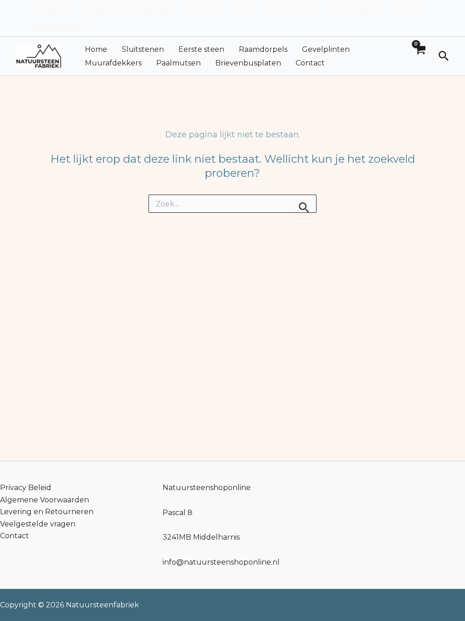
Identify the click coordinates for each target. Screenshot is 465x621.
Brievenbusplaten (248, 63)
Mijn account (293, 9)
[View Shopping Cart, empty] (420, 56)
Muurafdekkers (113, 63)
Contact (203, 9)
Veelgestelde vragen (37, 524)
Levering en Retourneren (47, 511)
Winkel (410, 9)
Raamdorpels (263, 49)
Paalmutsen (178, 63)
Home (244, 9)
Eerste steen (201, 49)
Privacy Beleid (357, 9)
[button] (444, 56)
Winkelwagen (57, 27)
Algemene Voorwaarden (130, 9)
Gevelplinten (326, 49)
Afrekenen (51, 9)
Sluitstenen (143, 49)
